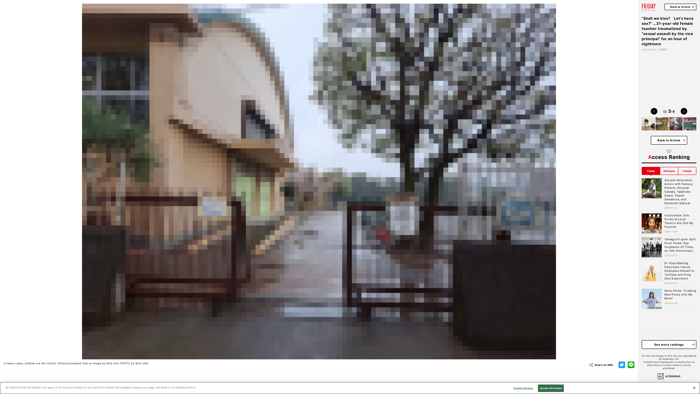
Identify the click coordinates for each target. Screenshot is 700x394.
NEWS (663, 49)
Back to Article (680, 6)
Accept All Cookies (551, 388)
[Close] (694, 388)
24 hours (669, 171)
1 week (687, 171)
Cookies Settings (523, 388)
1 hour (651, 171)
